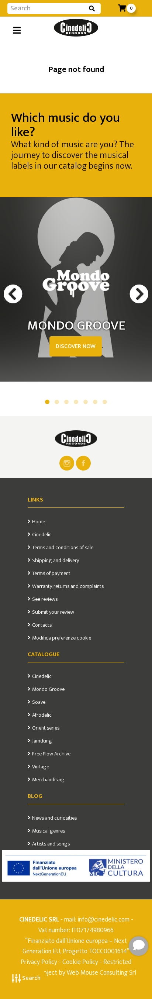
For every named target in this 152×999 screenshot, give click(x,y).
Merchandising (48, 779)
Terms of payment (51, 573)
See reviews (45, 599)
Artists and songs (51, 844)
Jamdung (42, 741)
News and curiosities (54, 818)
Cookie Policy (80, 962)
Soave (38, 702)
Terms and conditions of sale (62, 547)
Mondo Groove (48, 689)
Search (31, 978)
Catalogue (43, 654)
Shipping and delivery (55, 560)
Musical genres (48, 831)
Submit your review (53, 612)
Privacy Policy (40, 962)
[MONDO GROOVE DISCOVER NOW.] (76, 283)
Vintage (40, 766)
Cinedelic (42, 534)
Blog (35, 796)
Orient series (45, 728)
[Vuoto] (76, 439)
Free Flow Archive (51, 754)
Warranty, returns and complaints (68, 586)
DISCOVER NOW (76, 346)
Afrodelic (42, 715)
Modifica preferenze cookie (61, 638)
